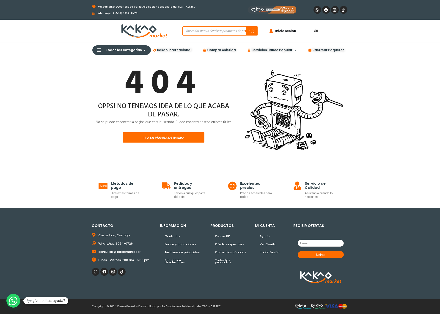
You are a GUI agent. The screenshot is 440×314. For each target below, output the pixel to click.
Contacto (172, 236)
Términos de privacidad (182, 252)
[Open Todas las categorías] (144, 50)
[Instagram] (335, 10)
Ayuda (265, 236)
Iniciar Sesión (269, 252)
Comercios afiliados (230, 252)
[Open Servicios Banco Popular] (295, 50)
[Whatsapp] (317, 10)
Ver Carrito (268, 244)
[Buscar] (252, 31)
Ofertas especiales (229, 244)
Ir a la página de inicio (163, 137)
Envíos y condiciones (180, 244)
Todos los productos (223, 261)
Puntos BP (222, 236)
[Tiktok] (343, 10)
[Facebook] (326, 10)
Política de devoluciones (175, 261)
